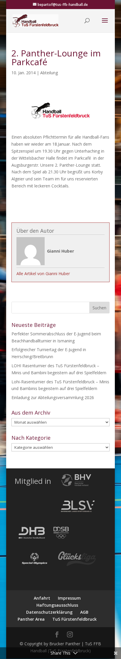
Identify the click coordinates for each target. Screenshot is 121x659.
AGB (84, 612)
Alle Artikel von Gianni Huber (43, 273)
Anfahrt (42, 598)
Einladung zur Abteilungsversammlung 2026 (52, 397)
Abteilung (49, 72)
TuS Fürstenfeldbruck (74, 619)
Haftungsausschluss (57, 605)
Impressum (69, 598)
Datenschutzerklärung (49, 612)
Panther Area (31, 619)
